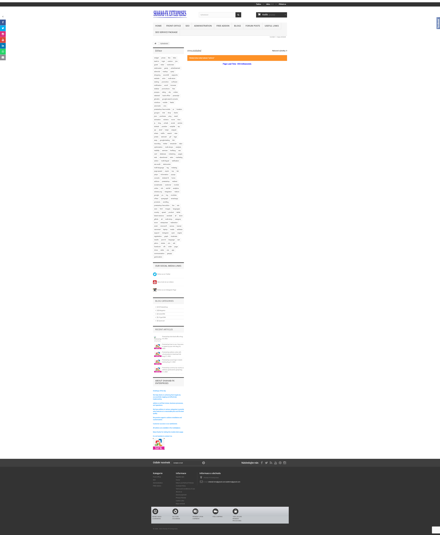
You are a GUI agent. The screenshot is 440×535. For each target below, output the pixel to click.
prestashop (166, 181)
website (156, 78)
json (155, 116)
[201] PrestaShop (162, 307)
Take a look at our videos (165, 282)
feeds (172, 102)
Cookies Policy (181, 486)
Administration (203, 25)
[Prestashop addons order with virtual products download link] (158, 354)
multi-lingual (165, 161)
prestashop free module (162, 109)
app (173, 250)
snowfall (166, 75)
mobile (165, 102)
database (163, 154)
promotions (166, 89)
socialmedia (158, 185)
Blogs (237, 25)
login (163, 61)
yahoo (156, 243)
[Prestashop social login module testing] (158, 362)
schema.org (158, 192)
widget (156, 58)
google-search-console (170, 99)
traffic (163, 133)
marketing (179, 157)
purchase (163, 116)
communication (159, 253)
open (173, 233)
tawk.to (156, 61)
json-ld (163, 240)
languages (176, 209)
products (157, 202)
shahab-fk (165, 178)
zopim (167, 171)
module (176, 185)
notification (158, 85)
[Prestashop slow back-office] (158, 338)
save (155, 209)
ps (162, 195)
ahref (160, 130)
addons (156, 181)
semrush (164, 137)
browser (173, 85)
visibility (156, 150)
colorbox (157, 102)
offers (156, 198)
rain (178, 205)
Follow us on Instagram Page (166, 290)
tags (175, 137)
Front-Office (173, 25)
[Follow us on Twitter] (3, 28)
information (164, 174)
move (173, 119)
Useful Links (272, 25)
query (172, 71)
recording (157, 144)
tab (178, 171)
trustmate (174, 236)
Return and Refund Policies (185, 483)
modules (174, 195)
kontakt (272, 37)
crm (169, 243)
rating (164, 92)
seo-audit (157, 164)
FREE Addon (222, 25)
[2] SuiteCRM (161, 314)
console (157, 178)
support (156, 233)
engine (179, 233)
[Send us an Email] (3, 57)
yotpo (156, 174)
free (173, 89)
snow (156, 222)
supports (175, 75)
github (156, 219)
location (179, 109)
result (176, 116)
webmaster (158, 68)
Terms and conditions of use (185, 489)
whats (156, 133)
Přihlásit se (282, 4)
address (179, 229)
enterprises (164, 222)
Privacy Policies (181, 498)
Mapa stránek (180, 504)
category (178, 219)
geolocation (158, 257)
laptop (165, 229)
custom (170, 61)
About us (179, 492)
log (167, 195)
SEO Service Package (166, 32)
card (155, 154)
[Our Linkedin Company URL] (3, 46)
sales (162, 250)
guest (156, 65)
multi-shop (168, 219)
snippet (173, 130)
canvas (171, 226)
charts (176, 113)
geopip (169, 253)
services (165, 150)
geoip (166, 68)
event (156, 226)
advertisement (175, 68)
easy (155, 140)
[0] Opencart (161, 321)
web (155, 157)
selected (157, 95)
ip (154, 123)
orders (175, 92)
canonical (157, 229)
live (173, 205)
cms (164, 106)
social (173, 123)
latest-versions (159, 216)
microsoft (163, 226)
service (179, 123)
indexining (172, 154)
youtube (164, 126)
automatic (157, 106)
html (161, 209)
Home (158, 25)
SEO (187, 25)
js (173, 109)
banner (179, 226)
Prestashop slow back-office (171, 336)
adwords (157, 71)
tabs (180, 144)
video (162, 65)
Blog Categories (164, 301)
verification (175, 161)
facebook (157, 246)
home (173, 178)
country (156, 212)
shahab (156, 126)
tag (168, 168)
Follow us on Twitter (163, 274)
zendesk (169, 216)
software (174, 82)
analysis (178, 147)
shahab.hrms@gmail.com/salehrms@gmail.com (224, 482)
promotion (165, 82)
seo (179, 150)
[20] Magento (161, 310)
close (156, 250)
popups (156, 92)
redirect (174, 181)
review (163, 243)
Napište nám (180, 477)
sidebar (156, 89)
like (169, 58)
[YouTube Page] (3, 40)
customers (170, 65)
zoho (163, 78)
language (171, 240)
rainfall (168, 188)
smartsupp (174, 198)
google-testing (165, 140)
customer (168, 185)
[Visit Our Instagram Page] (3, 34)
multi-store (171, 78)
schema (166, 119)
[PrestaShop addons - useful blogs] (174, 14)
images (167, 209)
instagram (165, 233)
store (180, 216)
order (170, 246)
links (174, 58)
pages (180, 154)
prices (163, 58)
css (168, 250)
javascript (176, 95)
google (156, 195)
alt (162, 219)
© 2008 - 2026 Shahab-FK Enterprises (165, 529)
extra (171, 157)
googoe (157, 113)
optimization (158, 147)
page (176, 246)
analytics (176, 188)
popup (173, 174)
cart (178, 240)
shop (169, 113)
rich (162, 188)
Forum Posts (253, 25)
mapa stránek (281, 37)
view (175, 133)
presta (156, 137)
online (156, 188)
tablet (178, 212)
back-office (166, 95)
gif (170, 137)
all (175, 216)
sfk (164, 246)
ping (169, 116)
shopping (157, 75)
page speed (158, 171)
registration (158, 236)
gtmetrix (157, 99)
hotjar (167, 130)
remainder (173, 144)
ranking (156, 82)
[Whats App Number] (3, 51)
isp (179, 126)
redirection (174, 222)
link (173, 140)
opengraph (164, 198)
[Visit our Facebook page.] (3, 22)
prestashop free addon (161, 205)
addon (156, 161)
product (171, 212)
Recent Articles (164, 329)
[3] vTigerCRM (161, 317)
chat (163, 113)
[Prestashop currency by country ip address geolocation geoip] (158, 369)
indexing (174, 168)
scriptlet (172, 126)
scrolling (166, 202)
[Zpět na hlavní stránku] (155, 43)
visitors (176, 192)
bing (159, 123)
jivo (176, 61)
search (169, 133)
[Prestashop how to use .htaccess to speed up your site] (158, 346)
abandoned (163, 157)
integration (168, 192)
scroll (166, 85)
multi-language (159, 168)
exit (174, 243)
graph (166, 236)
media (172, 229)
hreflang (173, 150)
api (155, 130)
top (173, 171)
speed (164, 212)
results (156, 240)
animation (157, 119)
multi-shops (169, 147)
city (169, 92)
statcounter (167, 164)
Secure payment (181, 495)
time (178, 119)
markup (165, 71)
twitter (165, 144)
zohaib (166, 123)
